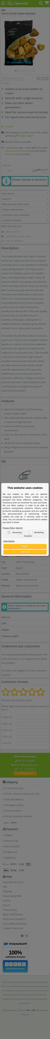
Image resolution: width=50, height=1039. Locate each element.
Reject (25, 546)
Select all (25, 551)
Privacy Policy (9, 528)
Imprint (19, 528)
